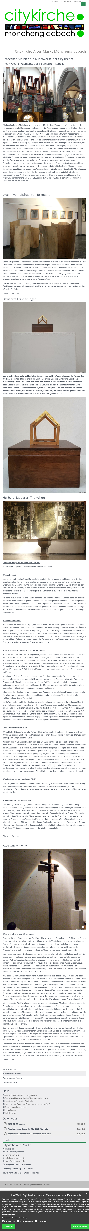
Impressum (25, 1184)
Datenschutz (36, 1184)
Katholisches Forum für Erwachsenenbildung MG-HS (27, 1104)
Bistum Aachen (56, 2)
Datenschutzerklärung (19, 1218)
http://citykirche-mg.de (15, 1161)
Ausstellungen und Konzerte (12, 1078)
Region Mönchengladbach (16, 1107)
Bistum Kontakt (80, 2)
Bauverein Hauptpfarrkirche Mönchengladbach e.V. (26, 1098)
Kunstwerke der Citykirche (12, 1073)
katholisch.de (10, 1110)
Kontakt (47, 1184)
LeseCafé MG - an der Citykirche (19, 1101)
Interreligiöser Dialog (10, 1082)
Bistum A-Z (68, 2)
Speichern (9, 1226)
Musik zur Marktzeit (9, 1069)
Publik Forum (10, 1112)
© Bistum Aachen (10, 1184)
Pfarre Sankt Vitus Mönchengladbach (21, 1095)
